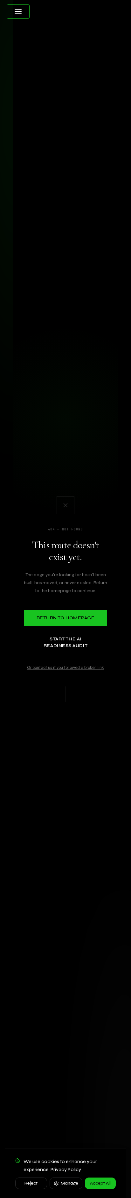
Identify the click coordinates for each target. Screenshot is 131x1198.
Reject (31, 1183)
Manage (69, 1183)
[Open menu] (18, 11)
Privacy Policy (66, 1169)
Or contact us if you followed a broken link (65, 667)
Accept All (100, 1183)
